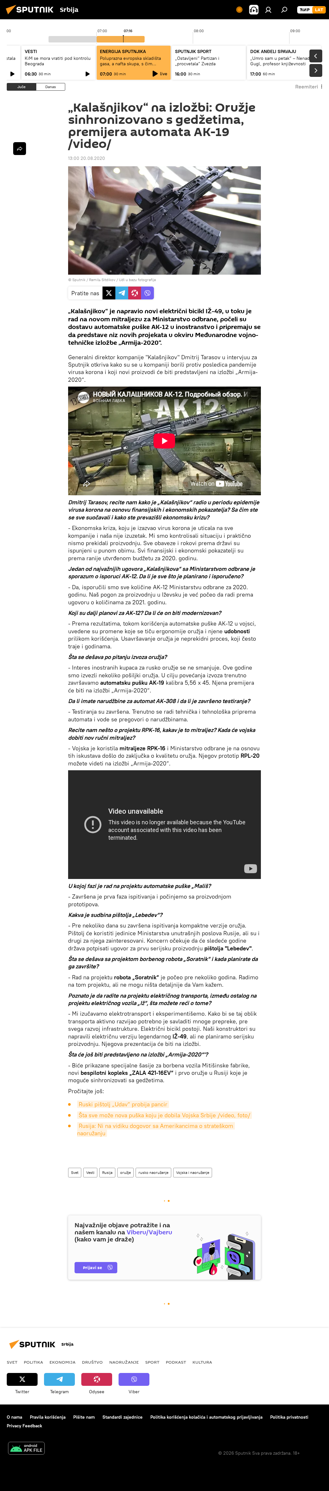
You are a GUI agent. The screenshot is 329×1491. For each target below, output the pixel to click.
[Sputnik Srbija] (31, 15)
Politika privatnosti (289, 1417)
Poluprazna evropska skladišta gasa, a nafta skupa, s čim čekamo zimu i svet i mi (130, 63)
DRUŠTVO (92, 1362)
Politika (33, 1362)
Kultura (202, 1362)
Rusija (107, 1172)
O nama (14, 1417)
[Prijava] (268, 9)
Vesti (90, 1172)
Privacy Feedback (24, 1426)
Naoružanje (124, 1362)
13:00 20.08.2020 (86, 158)
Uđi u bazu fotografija (137, 279)
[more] (19, 148)
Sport (152, 1362)
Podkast (176, 1362)
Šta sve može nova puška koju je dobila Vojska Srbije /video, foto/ (164, 1115)
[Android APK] (26, 1449)
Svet (74, 1172)
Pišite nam (84, 1417)
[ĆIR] (304, 10)
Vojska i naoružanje (192, 1172)
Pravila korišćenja (48, 1417)
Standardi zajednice (122, 1417)
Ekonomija (62, 1362)
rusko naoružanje (153, 1172)
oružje (125, 1172)
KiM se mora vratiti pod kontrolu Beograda (58, 61)
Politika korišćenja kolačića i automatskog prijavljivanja (206, 1417)
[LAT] (319, 10)
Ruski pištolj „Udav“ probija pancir (123, 1104)
